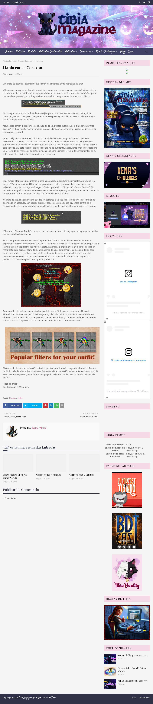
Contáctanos (144, 697)
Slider (20, 61)
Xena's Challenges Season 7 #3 (132, 680)
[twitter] (144, 2)
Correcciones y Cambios (81, 474)
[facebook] (139, 2)
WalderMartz (8, 74)
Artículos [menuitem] (70, 51)
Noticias (12, 398)
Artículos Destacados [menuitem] (50, 51)
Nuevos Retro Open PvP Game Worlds (15, 476)
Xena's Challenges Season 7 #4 (132, 655)
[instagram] (148, 2)
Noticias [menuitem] (20, 51)
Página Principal (10, 61)
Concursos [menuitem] (85, 51)
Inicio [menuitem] (8, 51)
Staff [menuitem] (122, 51)
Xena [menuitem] (131, 51)
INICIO (6, 2)
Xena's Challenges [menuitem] (105, 51)
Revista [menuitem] (32, 51)
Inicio (133, 697)
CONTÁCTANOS (18, 2)
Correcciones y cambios (48, 474)
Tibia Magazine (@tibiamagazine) (128, 312)
